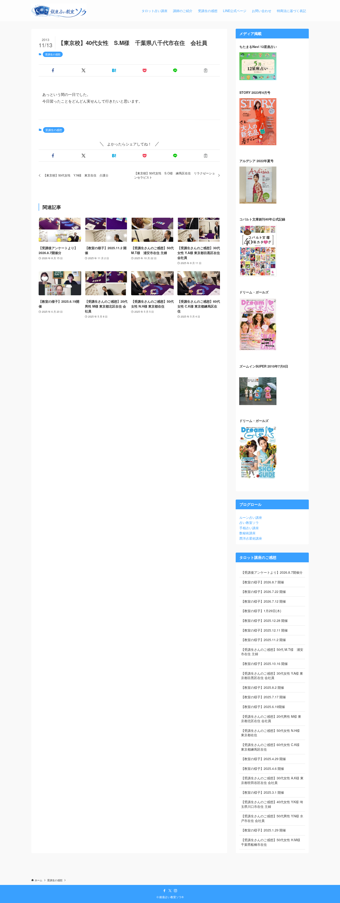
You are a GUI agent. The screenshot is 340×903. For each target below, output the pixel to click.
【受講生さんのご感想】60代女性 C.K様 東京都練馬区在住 (270, 747)
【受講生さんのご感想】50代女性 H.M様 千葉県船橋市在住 (270, 842)
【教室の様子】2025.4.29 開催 (263, 758)
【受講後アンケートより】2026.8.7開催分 (272, 572)
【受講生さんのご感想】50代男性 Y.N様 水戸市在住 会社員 (272, 818)
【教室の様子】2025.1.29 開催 (263, 830)
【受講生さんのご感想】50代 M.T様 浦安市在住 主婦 (272, 651)
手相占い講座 (249, 527)
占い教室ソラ (249, 522)
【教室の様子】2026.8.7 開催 (262, 582)
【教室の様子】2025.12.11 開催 (264, 630)
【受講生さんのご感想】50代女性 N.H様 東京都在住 (270, 732)
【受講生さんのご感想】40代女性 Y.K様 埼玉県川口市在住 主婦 (272, 804)
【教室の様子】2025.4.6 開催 (262, 768)
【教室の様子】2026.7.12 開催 (263, 601)
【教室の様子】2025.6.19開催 (263, 706)
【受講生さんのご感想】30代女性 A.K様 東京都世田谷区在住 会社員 (272, 780)
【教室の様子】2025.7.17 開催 (263, 697)
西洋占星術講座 (250, 538)
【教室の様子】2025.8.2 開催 (262, 687)
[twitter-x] (170, 891)
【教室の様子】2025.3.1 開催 (262, 792)
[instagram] (175, 891)
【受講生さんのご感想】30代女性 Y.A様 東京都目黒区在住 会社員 (272, 675)
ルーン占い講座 (250, 517)
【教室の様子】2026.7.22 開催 (263, 591)
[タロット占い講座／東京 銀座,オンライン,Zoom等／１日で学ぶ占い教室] (59, 11)
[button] (53, 70)
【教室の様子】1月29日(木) (261, 610)
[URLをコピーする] (205, 70)
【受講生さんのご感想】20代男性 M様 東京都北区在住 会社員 (271, 718)
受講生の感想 (52, 54)
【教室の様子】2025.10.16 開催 (264, 663)
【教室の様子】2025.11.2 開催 (263, 639)
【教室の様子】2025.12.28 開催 (264, 620)
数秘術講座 (247, 533)
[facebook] (164, 891)
